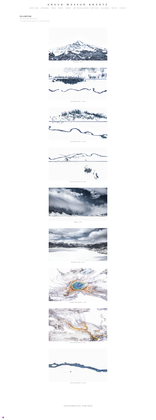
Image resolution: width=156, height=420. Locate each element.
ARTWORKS (45, 8)
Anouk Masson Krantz (78, 4)
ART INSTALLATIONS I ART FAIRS (86, 8)
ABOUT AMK (34, 8)
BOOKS (60, 8)
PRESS (53, 8)
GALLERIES (105, 8)
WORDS (68, 8)
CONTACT (122, 8)
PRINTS (114, 8)
